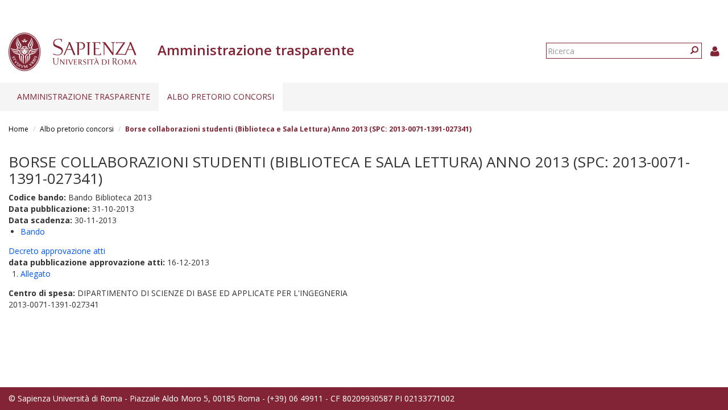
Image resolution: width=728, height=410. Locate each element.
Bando (32, 231)
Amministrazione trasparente (83, 96)
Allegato (35, 273)
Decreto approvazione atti (57, 250)
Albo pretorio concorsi (220, 96)
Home (18, 129)
